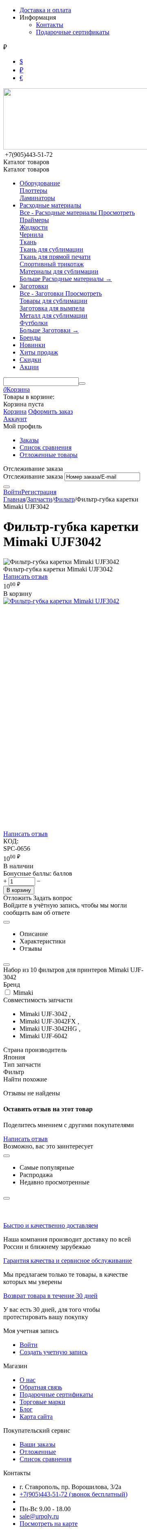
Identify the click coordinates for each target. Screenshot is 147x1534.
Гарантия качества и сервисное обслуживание (67, 1260)
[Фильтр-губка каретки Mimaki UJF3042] (61, 601)
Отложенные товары (49, 454)
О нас (28, 1379)
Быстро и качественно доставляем (50, 1225)
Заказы (29, 440)
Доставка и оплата (45, 10)
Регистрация (38, 491)
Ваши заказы (38, 1444)
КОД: (10, 841)
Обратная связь (41, 1387)
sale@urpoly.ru (39, 1516)
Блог (26, 1409)
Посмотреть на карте (49, 1523)
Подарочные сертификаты (72, 32)
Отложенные (38, 1451)
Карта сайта (36, 1416)
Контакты (49, 24)
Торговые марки (42, 1401)
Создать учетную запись (53, 1352)
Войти (12, 491)
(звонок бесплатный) (73, 1494)
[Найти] (82, 383)
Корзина (15, 411)
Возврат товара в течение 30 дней (50, 1295)
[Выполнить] (6, 487)
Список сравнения (45, 447)
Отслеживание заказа (33, 476)
